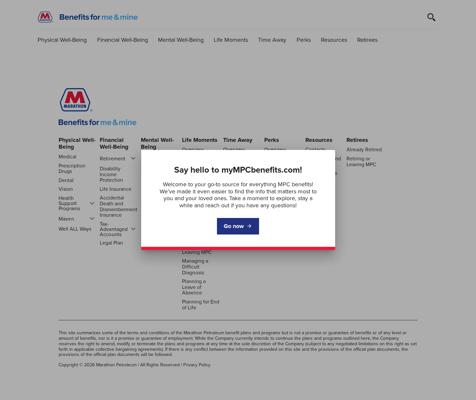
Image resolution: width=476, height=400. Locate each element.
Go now (234, 226)
